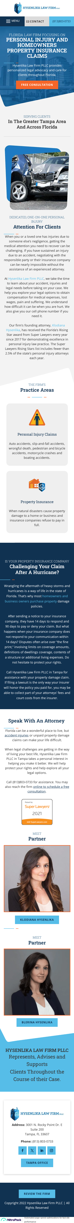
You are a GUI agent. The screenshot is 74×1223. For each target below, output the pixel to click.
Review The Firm (37, 1194)
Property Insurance (37, 501)
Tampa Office (37, 1163)
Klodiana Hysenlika (37, 920)
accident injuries (17, 735)
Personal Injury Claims (37, 434)
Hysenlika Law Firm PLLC (26, 278)
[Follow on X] (32, 1150)
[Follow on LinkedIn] (42, 1150)
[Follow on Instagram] (51, 1150)
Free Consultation (37, 85)
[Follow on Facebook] (22, 1150)
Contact (37, 21)
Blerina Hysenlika (37, 1022)
